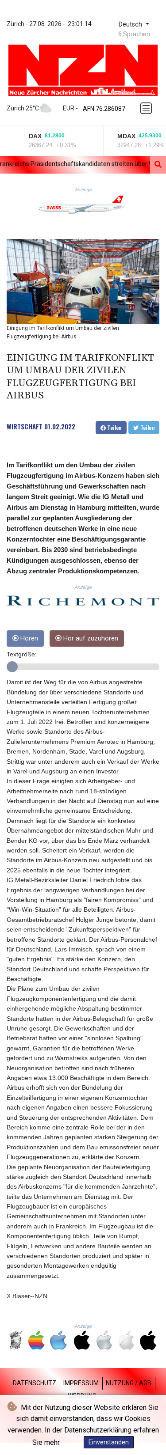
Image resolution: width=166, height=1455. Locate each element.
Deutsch (131, 24)
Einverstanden (109, 1442)
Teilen (114, 427)
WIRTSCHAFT (24, 426)
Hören (28, 638)
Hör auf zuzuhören (90, 638)
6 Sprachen (134, 34)
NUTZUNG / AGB (128, 1383)
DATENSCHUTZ (34, 1383)
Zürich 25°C (23, 108)
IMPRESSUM (81, 1383)
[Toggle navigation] (147, 108)
